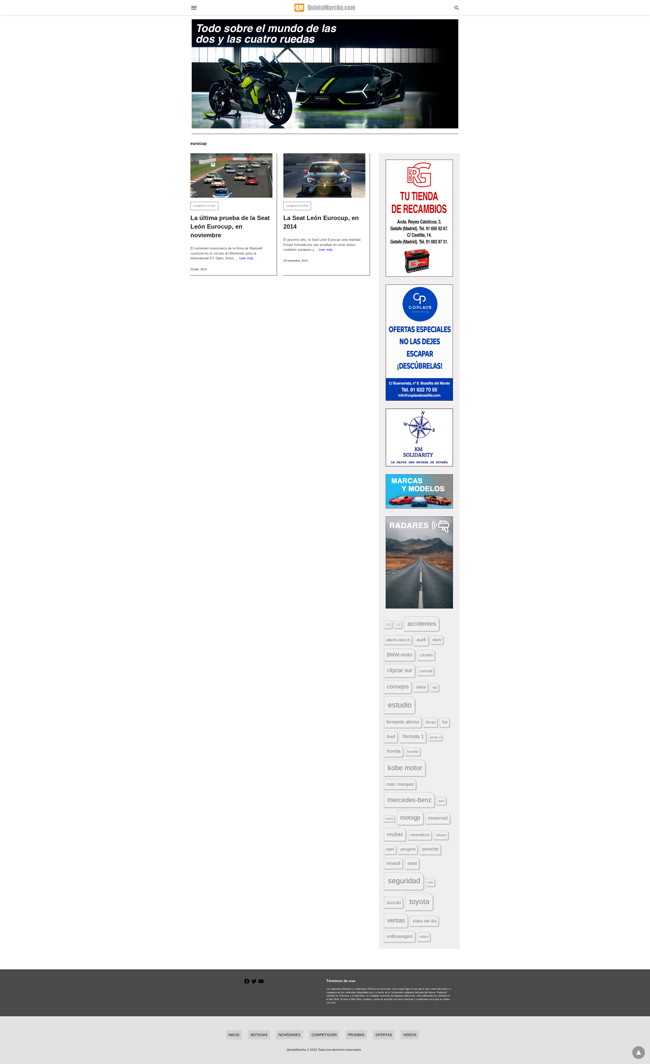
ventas (396, 920)
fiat (444, 722)
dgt (434, 687)
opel (390, 849)
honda (394, 751)
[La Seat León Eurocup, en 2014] (324, 175)
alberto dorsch (398, 640)
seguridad (404, 881)
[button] (419, 218)
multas (395, 834)
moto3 (389, 818)
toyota (419, 901)
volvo (423, 937)
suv (430, 882)
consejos (398, 686)
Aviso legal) (398, 989)
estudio (400, 705)
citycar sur (399, 670)
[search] (457, 8)
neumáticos (420, 835)
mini (441, 801)
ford (391, 736)
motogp (410, 817)
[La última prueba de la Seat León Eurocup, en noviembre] (231, 175)
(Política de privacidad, (379, 989)
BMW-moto (399, 654)
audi (421, 639)
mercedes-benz (409, 800)
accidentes (422, 623)
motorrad (438, 818)
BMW (437, 640)
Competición (204, 206)
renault (393, 863)
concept (425, 671)
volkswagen (400, 936)
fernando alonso (402, 721)
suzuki (394, 902)
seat (412, 863)
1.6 (388, 625)
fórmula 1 (413, 736)
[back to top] (638, 1052)
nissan (441, 835)
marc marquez (400, 784)
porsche (430, 849)
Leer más (246, 258)
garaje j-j (435, 737)
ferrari (431, 722)
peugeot (408, 849)
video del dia (424, 921)
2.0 (398, 624)
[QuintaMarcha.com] (325, 8)
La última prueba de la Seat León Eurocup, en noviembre (230, 226)
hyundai (412, 751)
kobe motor (405, 768)
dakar (421, 687)
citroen (426, 655)
